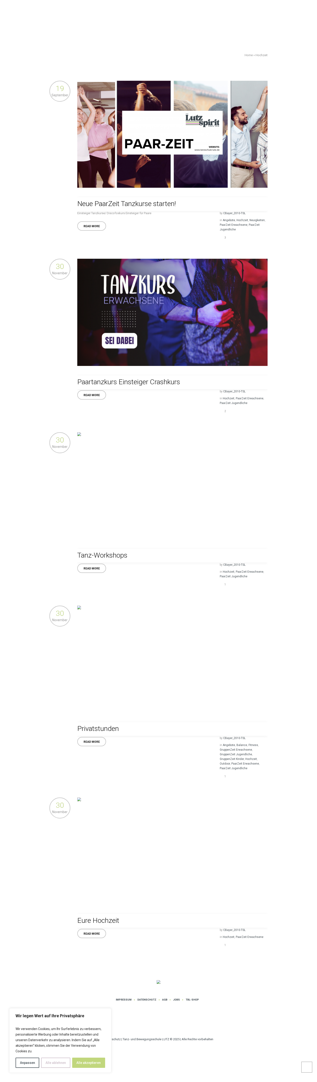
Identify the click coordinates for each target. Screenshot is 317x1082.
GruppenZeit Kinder (232, 759)
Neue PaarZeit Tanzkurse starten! (126, 204)
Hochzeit (242, 220)
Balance (241, 745)
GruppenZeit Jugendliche (236, 754)
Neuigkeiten (257, 220)
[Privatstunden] (172, 659)
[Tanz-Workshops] (172, 485)
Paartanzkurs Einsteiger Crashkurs (128, 382)
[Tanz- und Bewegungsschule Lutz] (158, 982)
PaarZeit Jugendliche (233, 403)
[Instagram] (152, 1022)
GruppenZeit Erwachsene (236, 749)
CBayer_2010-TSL (234, 213)
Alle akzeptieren (88, 1063)
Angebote (229, 220)
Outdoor (225, 763)
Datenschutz (146, 999)
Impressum (124, 999)
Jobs (176, 999)
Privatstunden (98, 728)
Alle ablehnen (55, 1063)
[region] (60, 1040)
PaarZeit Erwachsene (233, 224)
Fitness (253, 745)
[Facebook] (166, 1022)
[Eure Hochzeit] (172, 851)
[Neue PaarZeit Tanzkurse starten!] (172, 134)
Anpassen (27, 1063)
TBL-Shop (192, 999)
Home (249, 55)
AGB (164, 999)
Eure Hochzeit (98, 920)
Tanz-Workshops (102, 555)
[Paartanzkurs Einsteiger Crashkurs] (172, 312)
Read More (92, 226)
